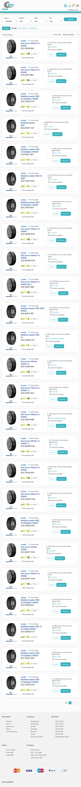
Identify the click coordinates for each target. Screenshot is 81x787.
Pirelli (33, 734)
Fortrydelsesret (11, 731)
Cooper (32, 28)
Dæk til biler (35, 750)
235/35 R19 (59, 731)
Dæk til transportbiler (39, 755)
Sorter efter (57, 34)
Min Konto (69, 6)
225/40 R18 (59, 726)
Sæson (6, 18)
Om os (8, 724)
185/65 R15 (59, 734)
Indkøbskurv (61, 54)
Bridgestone (35, 721)
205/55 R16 (59, 721)
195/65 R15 (59, 729)
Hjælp (8, 729)
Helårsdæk (10, 755)
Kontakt (8, 721)
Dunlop (33, 726)
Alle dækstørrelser (62, 737)
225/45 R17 (59, 724)
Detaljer (51, 54)
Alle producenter (37, 737)
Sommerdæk (10, 750)
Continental (35, 724)
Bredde (21, 18)
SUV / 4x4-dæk (36, 752)
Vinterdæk (21, 28)
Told (50, 18)
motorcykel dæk (36, 757)
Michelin (34, 731)
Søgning (70, 19)
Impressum (10, 726)
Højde (36, 18)
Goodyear (34, 729)
